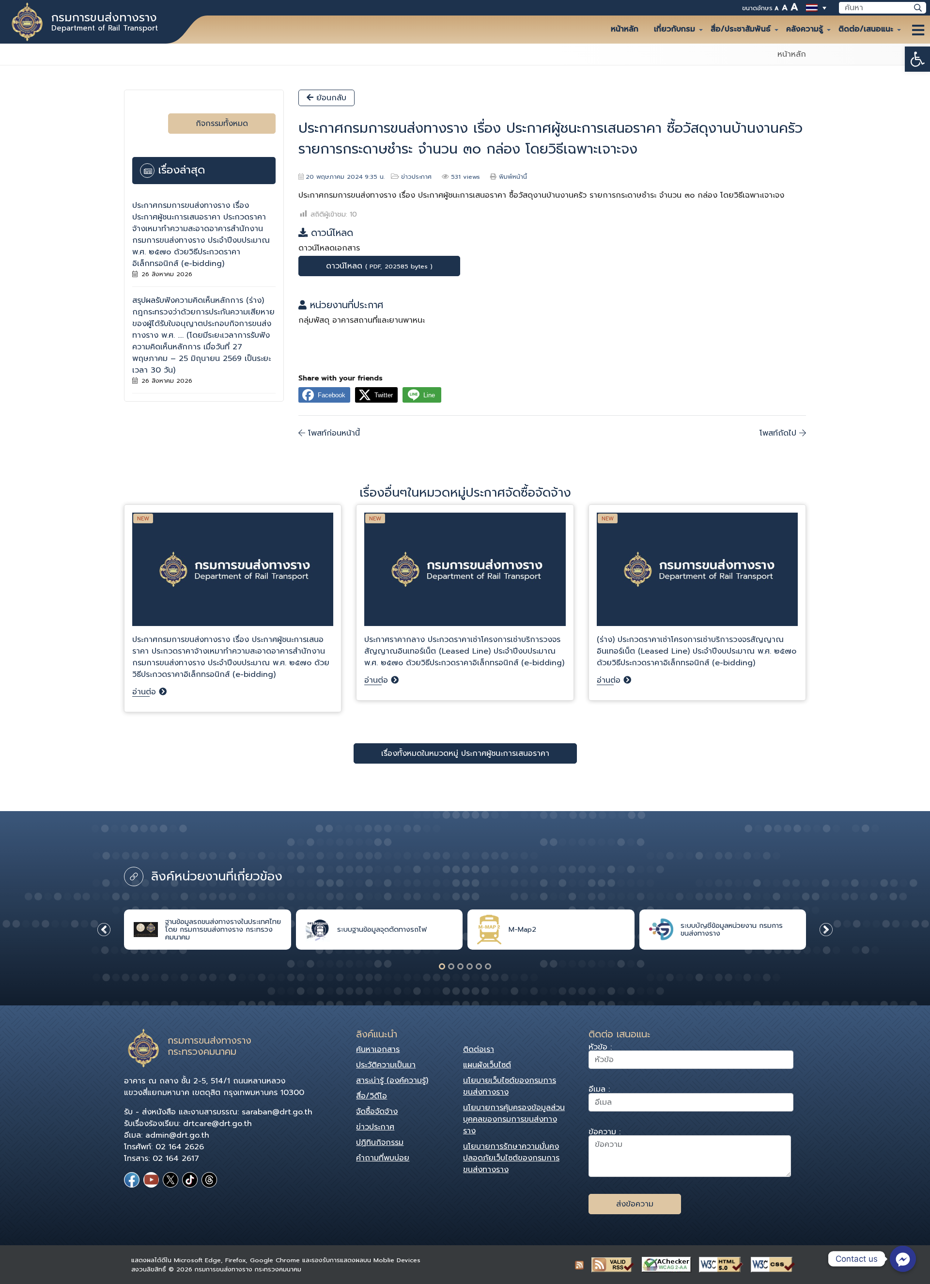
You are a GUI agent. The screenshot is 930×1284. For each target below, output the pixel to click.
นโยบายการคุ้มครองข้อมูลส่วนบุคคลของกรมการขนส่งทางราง (514, 1119)
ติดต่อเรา (478, 1049)
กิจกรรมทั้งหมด (222, 123)
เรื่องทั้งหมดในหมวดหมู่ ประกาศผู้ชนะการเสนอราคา (465, 753)
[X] (170, 1180)
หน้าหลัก (624, 29)
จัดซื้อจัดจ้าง (377, 1111)
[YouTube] (151, 1180)
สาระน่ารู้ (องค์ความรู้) (392, 1080)
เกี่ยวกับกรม (674, 29)
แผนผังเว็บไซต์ (487, 1065)
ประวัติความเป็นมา (386, 1065)
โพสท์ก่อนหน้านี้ (332, 433)
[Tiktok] (190, 1180)
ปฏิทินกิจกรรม (379, 1142)
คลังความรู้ (804, 29)
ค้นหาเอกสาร (378, 1049)
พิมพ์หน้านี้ (513, 176)
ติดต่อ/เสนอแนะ (865, 29)
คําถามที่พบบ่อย (382, 1158)
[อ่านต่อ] (232, 573)
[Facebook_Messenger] (903, 1259)
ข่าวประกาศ (416, 176)
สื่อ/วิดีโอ (371, 1096)
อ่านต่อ (145, 692)
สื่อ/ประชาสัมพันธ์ (741, 29)
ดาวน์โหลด (379, 266)
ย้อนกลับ (329, 98)
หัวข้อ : (600, 1048)
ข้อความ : (604, 1133)
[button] (917, 59)
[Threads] (209, 1180)
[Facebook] (132, 1180)
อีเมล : (599, 1090)
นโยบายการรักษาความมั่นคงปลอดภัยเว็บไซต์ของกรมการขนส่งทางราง (511, 1158)
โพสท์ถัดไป (779, 433)
